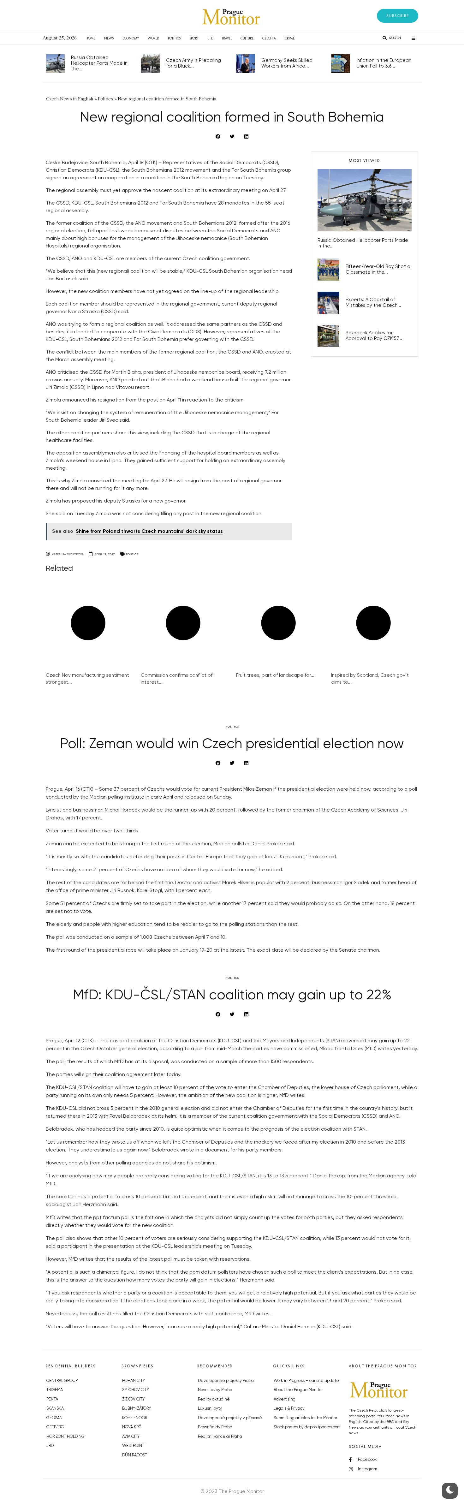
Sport (194, 38)
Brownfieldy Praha (215, 1427)
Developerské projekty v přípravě (230, 1418)
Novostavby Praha (215, 1390)
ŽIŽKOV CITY (133, 1399)
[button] (397, 16)
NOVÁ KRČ (131, 1427)
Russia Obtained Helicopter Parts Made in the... (99, 63)
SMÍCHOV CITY (135, 1390)
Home (90, 38)
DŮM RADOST (134, 1455)
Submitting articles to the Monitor (305, 1418)
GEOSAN (54, 1418)
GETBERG (55, 1427)
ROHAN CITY (133, 1381)
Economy (130, 38)
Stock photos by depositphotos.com (307, 1427)
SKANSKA (55, 1409)
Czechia (269, 38)
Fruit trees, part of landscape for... (275, 675)
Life (210, 38)
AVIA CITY (131, 1437)
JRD (50, 1446)
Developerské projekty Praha (226, 1381)
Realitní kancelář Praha (220, 1437)
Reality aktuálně (214, 1399)
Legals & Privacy (289, 1409)
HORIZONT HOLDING (65, 1437)
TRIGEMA (54, 1390)
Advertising (284, 1399)
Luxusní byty (210, 1409)
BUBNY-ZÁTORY (136, 1409)
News (109, 38)
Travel (227, 38)
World (153, 38)
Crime (289, 38)
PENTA (52, 1399)
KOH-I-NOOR (134, 1418)
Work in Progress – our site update (306, 1381)
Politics (174, 38)
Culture (247, 38)
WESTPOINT (133, 1446)
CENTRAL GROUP (62, 1381)
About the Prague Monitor (298, 1390)
